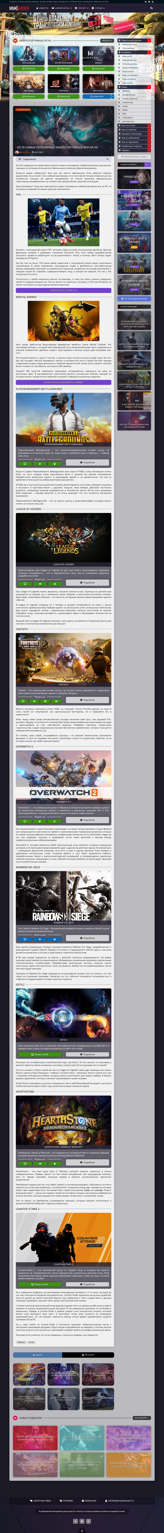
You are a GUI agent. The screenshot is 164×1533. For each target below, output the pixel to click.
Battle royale (52, 2)
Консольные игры (129, 64)
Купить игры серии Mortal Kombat (64, 382)
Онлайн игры (62, 8)
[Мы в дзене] (149, 2)
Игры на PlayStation (130, 68)
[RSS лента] (153, 2)
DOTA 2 (63, 1040)
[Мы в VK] (145, 2)
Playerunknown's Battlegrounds (64, 444)
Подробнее (89, 462)
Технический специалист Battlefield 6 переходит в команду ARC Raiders (29, 1399)
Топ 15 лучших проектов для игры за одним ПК (98, 1374)
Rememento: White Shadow (134, 282)
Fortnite (64, 684)
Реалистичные (77, 2)
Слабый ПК (89, 2)
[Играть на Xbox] (54, 464)
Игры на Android (129, 79)
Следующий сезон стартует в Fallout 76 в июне (134, 385)
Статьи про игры (23, 110)
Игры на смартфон (130, 75)
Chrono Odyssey (134, 176)
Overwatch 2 (63, 801)
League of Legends (63, 564)
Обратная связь (42, 1500)
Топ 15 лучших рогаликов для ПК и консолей (29, 1374)
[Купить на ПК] (25, 939)
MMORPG (126, 91)
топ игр (31, 1342)
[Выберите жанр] (119, 91)
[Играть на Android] (40, 584)
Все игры (106, 41)
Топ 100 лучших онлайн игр (135, 299)
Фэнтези (36, 2)
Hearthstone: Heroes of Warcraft (63, 1147)
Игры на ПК (127, 56)
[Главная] (19, 8)
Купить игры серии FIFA (63, 290)
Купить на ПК (98, 96)
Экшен (125, 106)
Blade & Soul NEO (134, 219)
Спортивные (127, 118)
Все (146, 164)
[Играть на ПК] (25, 464)
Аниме (43, 2)
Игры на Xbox (128, 72)
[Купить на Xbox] (54, 939)
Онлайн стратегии (129, 99)
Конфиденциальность (121, 1500)
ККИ (124, 114)
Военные (98, 2)
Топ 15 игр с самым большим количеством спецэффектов (63, 1374)
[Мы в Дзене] (82, 1521)
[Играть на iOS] (54, 584)
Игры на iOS (127, 83)
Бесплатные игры (129, 44)
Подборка (21, 1342)
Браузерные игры (129, 60)
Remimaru (26, 152)
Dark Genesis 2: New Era (134, 197)
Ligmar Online (134, 261)
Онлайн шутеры (128, 95)
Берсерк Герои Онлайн (134, 240)
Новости (43, 8)
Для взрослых (128, 121)
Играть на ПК (30, 69)
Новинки (14, 2)
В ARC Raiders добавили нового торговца (134, 405)
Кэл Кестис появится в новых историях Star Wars (63, 1399)
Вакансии (90, 1500)
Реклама (68, 1500)
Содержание (29, 159)
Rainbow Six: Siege (63, 922)
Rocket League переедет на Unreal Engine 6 (98, 1399)
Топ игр (82, 8)
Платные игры (128, 48)
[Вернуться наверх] (82, 1531)
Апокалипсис (64, 2)
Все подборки (141, 1418)
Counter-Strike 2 (63, 1264)
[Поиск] (151, 8)
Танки (106, 2)
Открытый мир (25, 2)
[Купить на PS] (40, 939)
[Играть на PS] (40, 464)
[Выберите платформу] (119, 56)
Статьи (98, 8)
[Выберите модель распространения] (119, 44)
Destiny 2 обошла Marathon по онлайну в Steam (134, 425)
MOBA (124, 110)
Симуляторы (127, 102)
